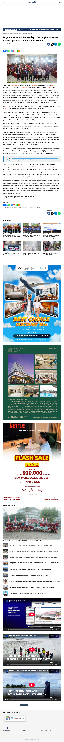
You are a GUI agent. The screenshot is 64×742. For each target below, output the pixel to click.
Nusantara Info (15, 85)
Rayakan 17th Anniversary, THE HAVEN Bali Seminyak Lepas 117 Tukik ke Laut (23, 540)
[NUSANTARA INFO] (32, 2)
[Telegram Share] (55, 44)
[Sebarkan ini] (48, 44)
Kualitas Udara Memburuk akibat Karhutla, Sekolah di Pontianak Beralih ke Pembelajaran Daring (31, 253)
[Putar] (5, 629)
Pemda (49, 87)
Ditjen (34, 85)
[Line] (17, 51)
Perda (5, 109)
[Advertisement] (32, 16)
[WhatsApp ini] (59, 44)
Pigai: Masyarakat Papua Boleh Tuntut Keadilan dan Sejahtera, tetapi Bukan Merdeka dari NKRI (34, 581)
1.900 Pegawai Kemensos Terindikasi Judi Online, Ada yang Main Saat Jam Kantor (11, 253)
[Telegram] (12, 51)
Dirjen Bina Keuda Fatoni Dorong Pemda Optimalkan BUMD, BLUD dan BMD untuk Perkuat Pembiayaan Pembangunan (51, 236)
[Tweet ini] (52, 44)
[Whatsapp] (9, 51)
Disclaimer (25, 733)
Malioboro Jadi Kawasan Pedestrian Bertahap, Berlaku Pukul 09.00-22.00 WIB (50, 253)
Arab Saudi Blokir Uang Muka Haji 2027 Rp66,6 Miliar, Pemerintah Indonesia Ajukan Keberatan (33, 551)
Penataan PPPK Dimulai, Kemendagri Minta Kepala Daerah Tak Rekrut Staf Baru (31, 235)
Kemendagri (23, 87)
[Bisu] (56, 629)
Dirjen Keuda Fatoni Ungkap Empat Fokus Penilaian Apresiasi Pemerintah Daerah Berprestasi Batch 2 (12, 236)
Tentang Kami (6, 730)
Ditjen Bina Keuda (23, 207)
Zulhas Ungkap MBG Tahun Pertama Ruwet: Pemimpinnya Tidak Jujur (27, 593)
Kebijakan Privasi (7, 733)
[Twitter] (7, 51)
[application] (32, 614)
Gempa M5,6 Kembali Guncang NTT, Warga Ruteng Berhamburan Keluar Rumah (30, 569)
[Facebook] (4, 51)
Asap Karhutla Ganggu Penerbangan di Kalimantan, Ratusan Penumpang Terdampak (31, 587)
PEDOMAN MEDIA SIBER (46, 730)
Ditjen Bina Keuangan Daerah (10, 207)
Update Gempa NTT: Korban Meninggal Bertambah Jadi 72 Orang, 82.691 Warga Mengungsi (33, 557)
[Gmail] (14, 51)
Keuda (52, 85)
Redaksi (24, 730)
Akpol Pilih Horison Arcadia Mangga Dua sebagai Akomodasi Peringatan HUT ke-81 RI (31, 545)
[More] (19, 51)
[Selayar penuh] (58, 629)
